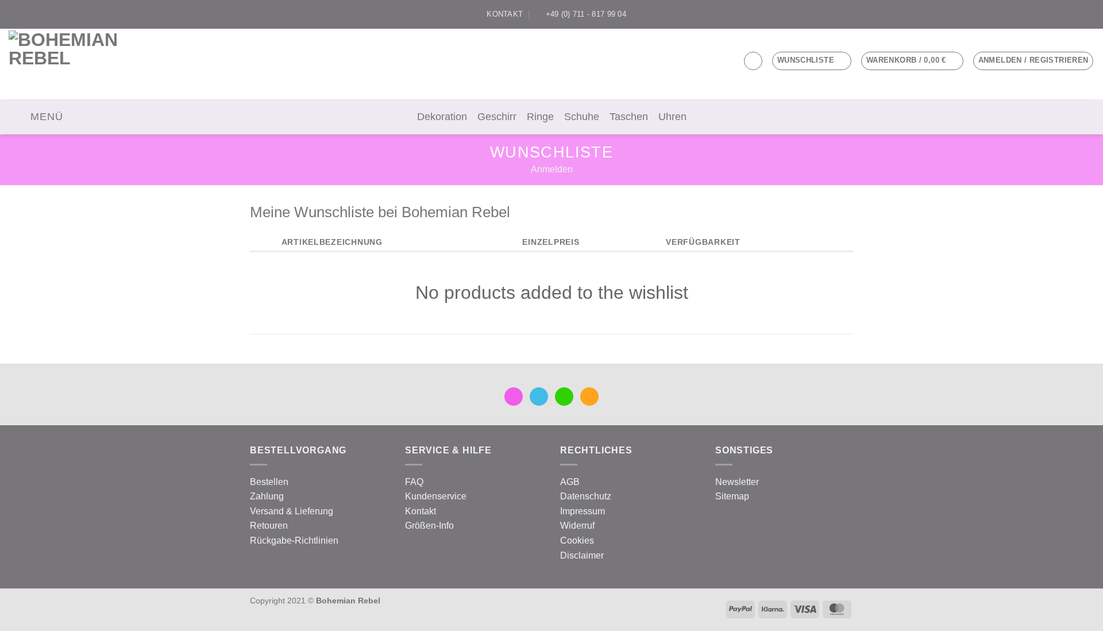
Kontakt (420, 511)
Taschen (629, 116)
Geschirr (496, 116)
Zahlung (267, 496)
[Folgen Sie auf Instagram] (1055, 14)
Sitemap (732, 496)
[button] (912, 61)
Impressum (582, 511)
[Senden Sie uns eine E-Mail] (1077, 14)
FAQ (414, 482)
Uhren (672, 116)
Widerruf (577, 525)
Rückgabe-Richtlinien (294, 540)
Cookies (577, 540)
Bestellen (269, 482)
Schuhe (581, 116)
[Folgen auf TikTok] (1066, 14)
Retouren (269, 525)
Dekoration (442, 116)
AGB (570, 482)
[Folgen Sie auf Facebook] (1045, 14)
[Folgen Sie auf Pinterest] (1088, 14)
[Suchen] (753, 61)
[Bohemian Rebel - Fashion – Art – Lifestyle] (72, 64)
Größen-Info (429, 525)
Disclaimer (582, 555)
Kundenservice (435, 496)
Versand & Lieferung (291, 511)
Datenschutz (585, 496)
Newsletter (737, 482)
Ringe (540, 116)
